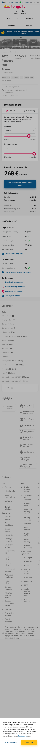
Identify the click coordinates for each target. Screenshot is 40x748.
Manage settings (11, 742)
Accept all (29, 742)
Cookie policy (22, 736)
